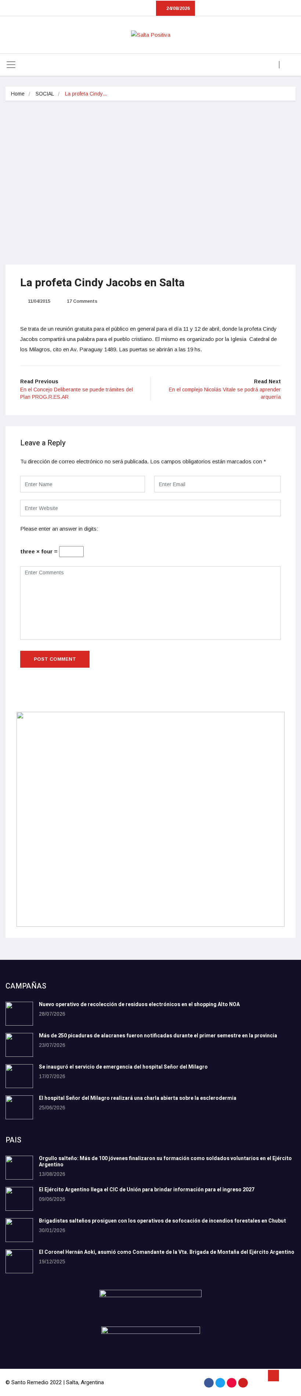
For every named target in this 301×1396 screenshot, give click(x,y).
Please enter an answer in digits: (59, 528)
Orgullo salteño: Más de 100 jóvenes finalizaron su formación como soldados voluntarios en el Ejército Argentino (165, 1162)
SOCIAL (45, 94)
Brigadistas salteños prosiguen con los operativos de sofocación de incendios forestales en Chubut (162, 1221)
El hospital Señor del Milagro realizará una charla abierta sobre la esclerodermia (137, 1098)
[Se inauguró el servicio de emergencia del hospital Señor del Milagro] (19, 1076)
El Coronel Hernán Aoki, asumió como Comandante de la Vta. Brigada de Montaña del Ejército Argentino (166, 1252)
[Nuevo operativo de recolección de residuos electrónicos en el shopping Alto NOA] (19, 1014)
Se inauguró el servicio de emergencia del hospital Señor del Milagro (123, 1067)
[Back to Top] (273, 1376)
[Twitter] (220, 1383)
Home (18, 94)
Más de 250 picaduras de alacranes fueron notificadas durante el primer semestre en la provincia (158, 1036)
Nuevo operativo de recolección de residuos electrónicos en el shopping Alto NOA (139, 1004)
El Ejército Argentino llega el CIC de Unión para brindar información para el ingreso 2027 (146, 1190)
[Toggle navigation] (11, 65)
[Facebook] (209, 1383)
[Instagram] (231, 1383)
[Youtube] (243, 1383)
